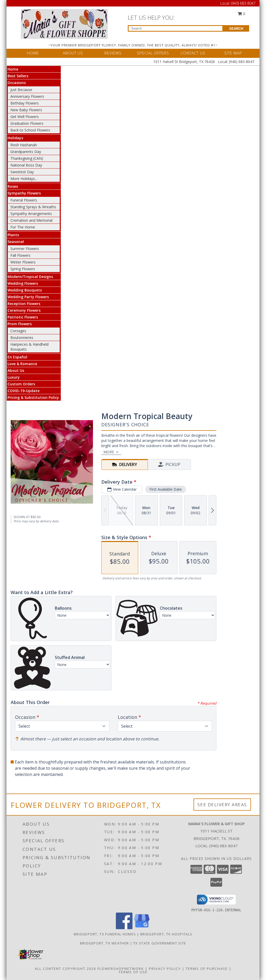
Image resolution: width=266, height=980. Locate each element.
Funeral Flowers (23, 200)
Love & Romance (22, 363)
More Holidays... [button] (23, 178)
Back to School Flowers (30, 130)
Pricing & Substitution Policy (33, 397)
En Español (17, 357)
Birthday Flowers (24, 103)
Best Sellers (18, 75)
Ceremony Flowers (24, 310)
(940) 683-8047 (243, 3)
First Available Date (165, 489)
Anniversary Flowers (27, 96)
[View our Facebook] (124, 927)
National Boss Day (26, 165)
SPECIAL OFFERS (153, 52)
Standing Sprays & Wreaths (33, 206)
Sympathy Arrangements (31, 213)
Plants (13, 234)
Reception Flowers (24, 303)
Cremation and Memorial (31, 220)
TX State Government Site (159, 943)
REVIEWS (113, 52)
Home (13, 69)
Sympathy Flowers (24, 193)
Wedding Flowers (23, 283)
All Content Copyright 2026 (65, 968)
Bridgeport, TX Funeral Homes (105, 934)
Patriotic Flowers (23, 317)
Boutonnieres (21, 337)
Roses (13, 186)
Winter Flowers (23, 262)
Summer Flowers (24, 248)
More (108, 451)
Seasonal (16, 241)
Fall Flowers (20, 255)
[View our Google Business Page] (142, 927)
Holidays (15, 137)
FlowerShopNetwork (120, 968)
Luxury (14, 377)
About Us (16, 370)
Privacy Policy (165, 968)
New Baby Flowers (26, 109)
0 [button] (243, 13)
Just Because (21, 89)
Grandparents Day (25, 151)
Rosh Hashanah (23, 144)
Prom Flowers (20, 323)
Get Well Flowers (24, 116)
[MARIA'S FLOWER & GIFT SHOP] (64, 23)
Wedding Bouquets (25, 290)
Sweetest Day (22, 171)
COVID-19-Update (23, 390)
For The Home (22, 227)
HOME (33, 52)
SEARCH (236, 29)
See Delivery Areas (222, 805)
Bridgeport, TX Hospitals (166, 934)
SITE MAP (233, 52)
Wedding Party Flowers (28, 296)
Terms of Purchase (207, 968)
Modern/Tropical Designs (30, 276)
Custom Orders (21, 383)
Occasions (17, 82)
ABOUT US (73, 52)
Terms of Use (133, 972)
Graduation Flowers (26, 123)
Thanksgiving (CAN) (26, 158)
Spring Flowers (22, 268)
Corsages (18, 330)
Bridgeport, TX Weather (104, 943)
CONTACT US (193, 52)
